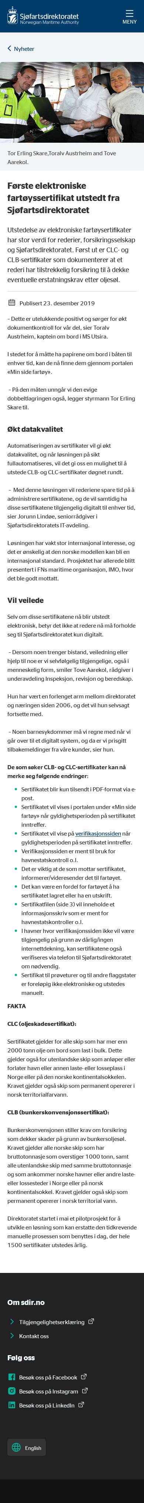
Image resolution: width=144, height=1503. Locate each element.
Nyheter (24, 48)
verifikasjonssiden (98, 833)
